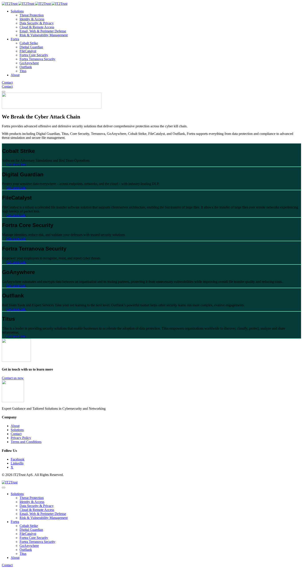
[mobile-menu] (3, 91)
